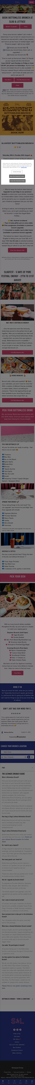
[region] (17, 172)
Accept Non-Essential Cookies (17, 180)
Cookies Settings (17, 171)
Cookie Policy (24, 167)
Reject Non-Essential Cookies (17, 176)
